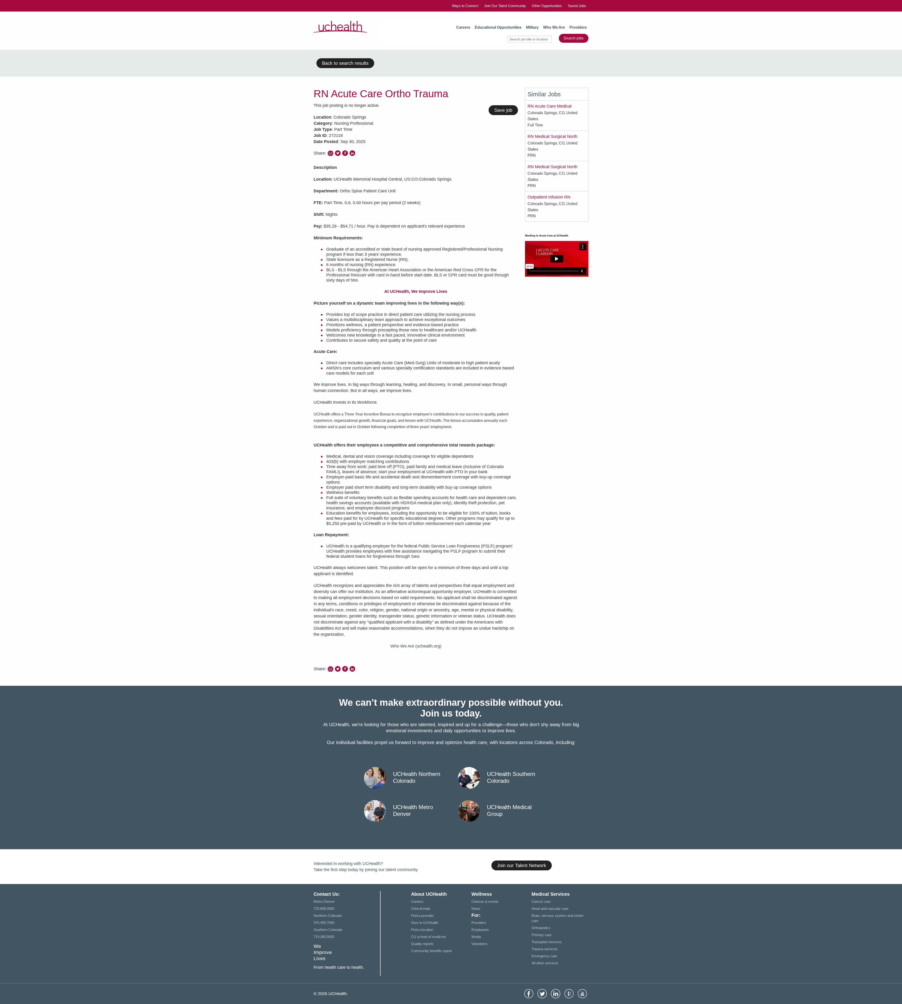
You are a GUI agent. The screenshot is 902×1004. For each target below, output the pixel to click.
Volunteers (479, 944)
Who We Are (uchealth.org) (415, 646)
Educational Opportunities (498, 27)
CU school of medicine (428, 937)
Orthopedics (541, 928)
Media (476, 937)
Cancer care (541, 901)
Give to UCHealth (424, 923)
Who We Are (554, 27)
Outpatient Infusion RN (549, 197)
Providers (578, 27)
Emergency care (544, 956)
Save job (503, 110)
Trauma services (544, 949)
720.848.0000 (324, 909)
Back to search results (345, 63)
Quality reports (422, 944)
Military (532, 27)
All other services (545, 963)
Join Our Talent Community (505, 6)
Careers (463, 27)
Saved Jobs (577, 6)
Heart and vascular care (550, 909)
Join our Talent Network (521, 865)
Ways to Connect (465, 6)
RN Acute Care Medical (550, 106)
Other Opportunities (547, 6)
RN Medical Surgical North (552, 136)
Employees (480, 930)
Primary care (542, 935)
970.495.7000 (324, 923)
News (475, 909)
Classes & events (485, 901)
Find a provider (422, 916)
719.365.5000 (324, 937)
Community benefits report (431, 951)
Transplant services (547, 942)
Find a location (422, 930)
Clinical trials (420, 909)
